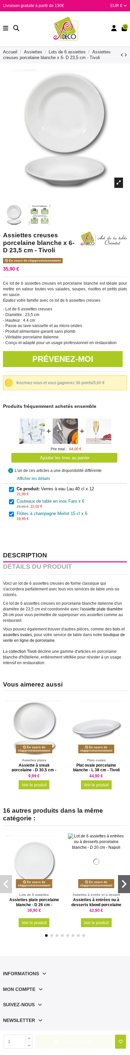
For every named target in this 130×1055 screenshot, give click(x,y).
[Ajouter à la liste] (120, 1042)
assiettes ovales (17, 634)
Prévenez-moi (62, 358)
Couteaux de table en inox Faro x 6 (50, 501)
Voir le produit (34, 785)
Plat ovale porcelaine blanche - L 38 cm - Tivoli (96, 767)
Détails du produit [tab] (37, 567)
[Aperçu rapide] (57, 719)
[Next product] (125, 55)
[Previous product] (122, 55)
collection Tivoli (23, 651)
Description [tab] (25, 556)
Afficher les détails (33, 478)
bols (116, 629)
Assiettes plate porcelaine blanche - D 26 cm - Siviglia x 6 (34, 904)
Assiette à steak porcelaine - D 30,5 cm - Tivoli (34, 770)
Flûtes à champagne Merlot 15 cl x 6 (52, 513)
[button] (46, 935)
